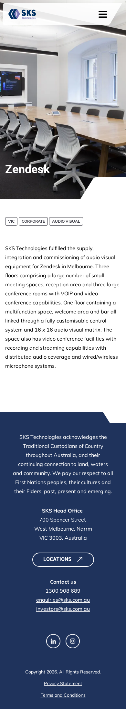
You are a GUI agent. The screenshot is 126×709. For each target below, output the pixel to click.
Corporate (33, 221)
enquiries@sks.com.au (63, 600)
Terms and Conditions (63, 695)
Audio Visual (66, 221)
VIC (11, 221)
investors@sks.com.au (63, 609)
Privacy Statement (63, 683)
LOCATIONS (57, 559)
